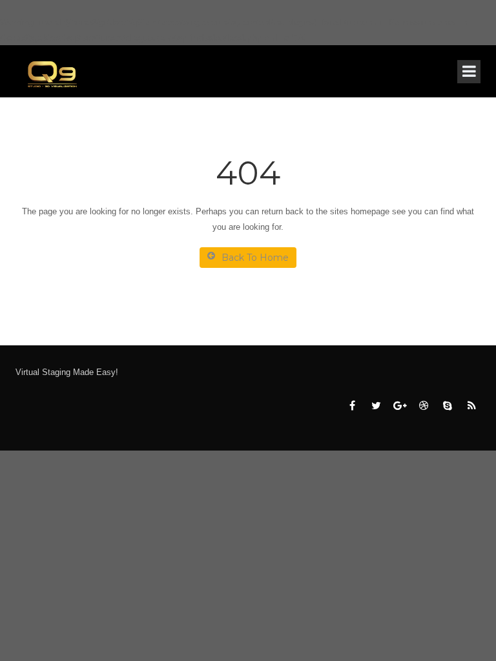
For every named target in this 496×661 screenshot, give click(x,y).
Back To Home (255, 257)
